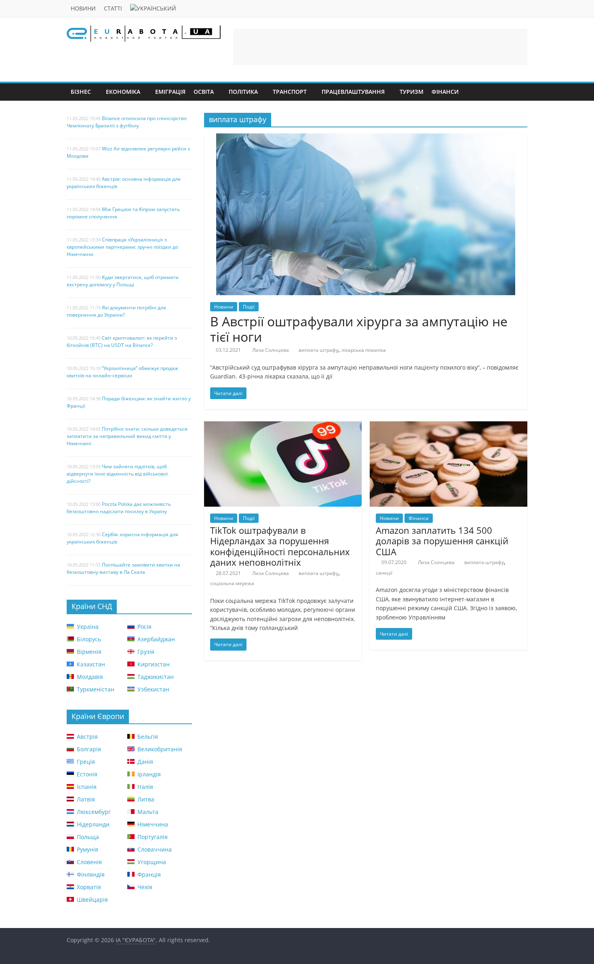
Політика (243, 91)
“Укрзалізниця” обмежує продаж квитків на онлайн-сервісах (122, 372)
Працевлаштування (353, 91)
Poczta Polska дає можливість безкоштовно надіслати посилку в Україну (119, 508)
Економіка (123, 91)
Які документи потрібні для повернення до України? (116, 311)
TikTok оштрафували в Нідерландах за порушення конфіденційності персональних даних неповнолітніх (280, 546)
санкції (384, 572)
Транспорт (290, 91)
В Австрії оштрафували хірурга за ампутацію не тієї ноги (359, 329)
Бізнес (81, 91)
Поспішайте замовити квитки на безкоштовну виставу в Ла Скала (123, 568)
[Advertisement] (380, 47)
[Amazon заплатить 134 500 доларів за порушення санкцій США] (448, 426)
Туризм (411, 91)
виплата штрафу (318, 350)
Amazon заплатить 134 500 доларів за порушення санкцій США (442, 541)
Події (249, 306)
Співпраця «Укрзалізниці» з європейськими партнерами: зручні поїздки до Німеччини (122, 247)
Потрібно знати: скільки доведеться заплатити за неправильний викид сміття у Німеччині (127, 436)
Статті (113, 8)
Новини (83, 8)
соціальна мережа (232, 583)
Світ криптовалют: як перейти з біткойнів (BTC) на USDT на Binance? (122, 341)
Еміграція (170, 91)
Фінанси (445, 91)
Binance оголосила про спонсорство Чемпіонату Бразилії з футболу (127, 122)
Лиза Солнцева (270, 350)
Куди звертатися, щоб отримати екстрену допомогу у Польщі (123, 281)
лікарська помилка (363, 350)
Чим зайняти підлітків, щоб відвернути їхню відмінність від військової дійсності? (117, 473)
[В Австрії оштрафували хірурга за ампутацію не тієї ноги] (365, 138)
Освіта (204, 91)
